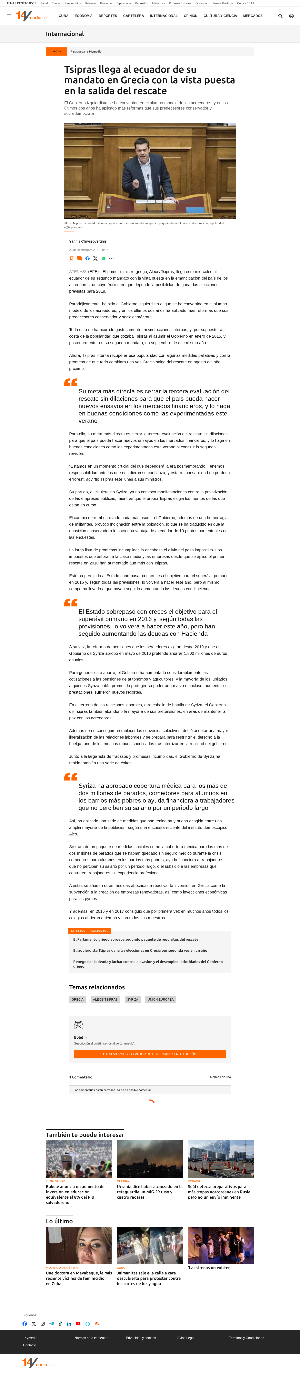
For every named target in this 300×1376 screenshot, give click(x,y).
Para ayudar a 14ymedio (86, 51)
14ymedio (30, 1338)
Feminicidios (73, 3)
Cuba (64, 16)
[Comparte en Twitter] (95, 258)
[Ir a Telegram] (52, 1323)
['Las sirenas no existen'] (221, 1245)
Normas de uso (220, 1077)
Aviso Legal (185, 1338)
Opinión (191, 16)
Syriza (132, 999)
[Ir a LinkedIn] (70, 1323)
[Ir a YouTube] (79, 1323)
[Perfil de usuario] (291, 15)
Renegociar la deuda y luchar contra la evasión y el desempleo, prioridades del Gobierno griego (148, 964)
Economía (84, 16)
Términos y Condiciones (246, 1338)
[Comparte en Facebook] (87, 258)
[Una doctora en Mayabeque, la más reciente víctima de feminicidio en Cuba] (79, 1245)
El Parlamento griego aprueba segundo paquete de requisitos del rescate (135, 939)
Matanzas (158, 3)
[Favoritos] (72, 258)
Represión (141, 3)
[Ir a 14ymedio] (34, 16)
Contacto (29, 1345)
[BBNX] (39, 1363)
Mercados (253, 16)
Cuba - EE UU (246, 3)
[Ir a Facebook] (25, 1323)
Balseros (90, 3)
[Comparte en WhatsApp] (103, 258)
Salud (44, 3)
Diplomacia (124, 3)
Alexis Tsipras (105, 999)
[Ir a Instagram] (43, 1323)
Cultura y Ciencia (220, 16)
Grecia (77, 999)
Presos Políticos (222, 3)
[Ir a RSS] (98, 1323)
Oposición (202, 3)
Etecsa (56, 3)
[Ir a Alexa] (88, 1323)
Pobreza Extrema (180, 3)
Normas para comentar (91, 1338)
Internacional (164, 16)
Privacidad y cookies (141, 1338)
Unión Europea (161, 999)
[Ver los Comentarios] (80, 258)
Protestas (106, 3)
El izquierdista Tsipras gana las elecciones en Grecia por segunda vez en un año (140, 950)
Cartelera (133, 16)
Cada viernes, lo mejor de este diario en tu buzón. (150, 1054)
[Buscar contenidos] (280, 16)
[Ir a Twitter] (35, 1323)
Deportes (108, 16)
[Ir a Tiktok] (61, 1323)
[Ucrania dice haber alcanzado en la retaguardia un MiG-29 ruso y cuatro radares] (150, 1159)
